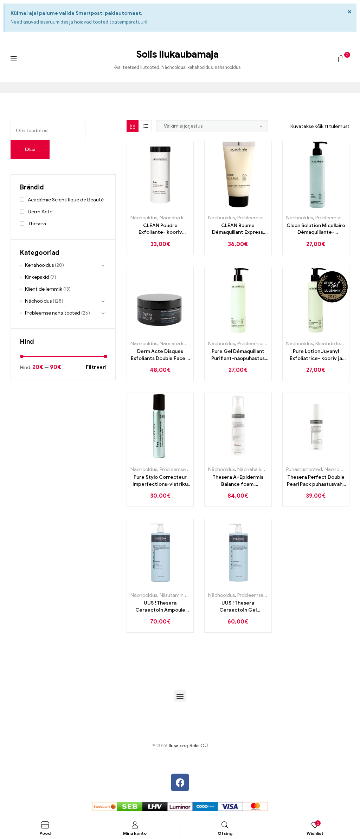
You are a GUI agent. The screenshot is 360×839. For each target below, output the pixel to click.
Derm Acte (40, 212)
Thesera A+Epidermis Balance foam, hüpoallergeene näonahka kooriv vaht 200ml (238, 481)
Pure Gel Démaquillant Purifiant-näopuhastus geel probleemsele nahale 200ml (238, 355)
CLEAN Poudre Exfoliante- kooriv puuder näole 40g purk (160, 229)
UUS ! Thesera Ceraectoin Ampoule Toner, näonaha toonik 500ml (160, 606)
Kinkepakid (37, 277)
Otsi (30, 150)
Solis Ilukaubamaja (177, 54)
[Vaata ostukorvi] (341, 58)
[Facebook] (180, 782)
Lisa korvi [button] (152, 205)
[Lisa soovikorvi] (168, 205)
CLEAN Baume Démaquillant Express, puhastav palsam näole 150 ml (238, 229)
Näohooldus (143, 218)
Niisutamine (173, 595)
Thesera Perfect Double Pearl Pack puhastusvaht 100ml (316, 481)
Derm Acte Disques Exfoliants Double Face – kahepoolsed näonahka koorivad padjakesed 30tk (160, 355)
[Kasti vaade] (133, 126)
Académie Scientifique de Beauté (66, 200)
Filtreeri (96, 367)
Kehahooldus (39, 265)
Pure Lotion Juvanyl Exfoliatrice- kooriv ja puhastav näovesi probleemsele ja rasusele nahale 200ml (316, 355)
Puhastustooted (304, 469)
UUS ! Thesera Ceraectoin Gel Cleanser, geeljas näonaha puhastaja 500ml (238, 606)
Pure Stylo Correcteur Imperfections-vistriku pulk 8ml (160, 481)
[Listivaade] (146, 126)
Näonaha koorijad (179, 218)
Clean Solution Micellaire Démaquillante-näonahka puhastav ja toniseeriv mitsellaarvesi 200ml (316, 229)
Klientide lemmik (334, 344)
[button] (180, 696)
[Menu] (14, 58)
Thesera (37, 224)
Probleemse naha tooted (264, 218)
